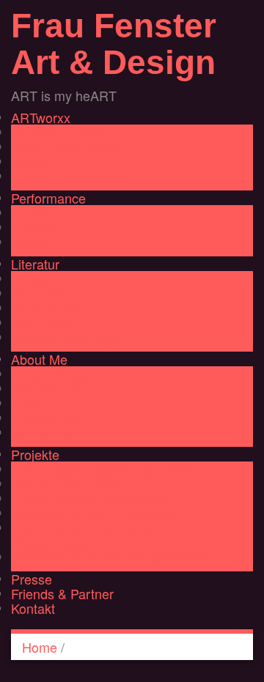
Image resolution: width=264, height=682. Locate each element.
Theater (33, 227)
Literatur (35, 263)
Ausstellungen (52, 373)
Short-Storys (48, 307)
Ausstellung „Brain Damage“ (93, 512)
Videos (31, 212)
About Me (39, 358)
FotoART (37, 161)
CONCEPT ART (58, 131)
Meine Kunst (47, 388)
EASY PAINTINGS (65, 146)
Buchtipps (40, 322)
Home (39, 646)
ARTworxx (40, 117)
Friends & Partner (62, 593)
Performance (48, 197)
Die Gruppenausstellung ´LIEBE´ (106, 468)
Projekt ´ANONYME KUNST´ (95, 498)
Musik (28, 241)
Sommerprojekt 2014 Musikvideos (110, 556)
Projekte (35, 454)
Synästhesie (47, 432)
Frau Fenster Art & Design (113, 44)
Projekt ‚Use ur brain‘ (72, 483)
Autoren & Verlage (64, 336)
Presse (31, 578)
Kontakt (33, 608)
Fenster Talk (47, 417)
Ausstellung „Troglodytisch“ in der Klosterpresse (108, 535)
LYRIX (29, 278)
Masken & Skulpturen (73, 175)
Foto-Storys (45, 293)
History (31, 402)
